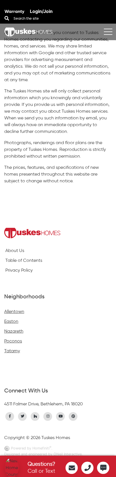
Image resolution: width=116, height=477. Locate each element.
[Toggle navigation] (108, 32)
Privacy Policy (19, 270)
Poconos (13, 341)
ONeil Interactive (67, 454)
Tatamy (12, 350)
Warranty (15, 11)
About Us (14, 250)
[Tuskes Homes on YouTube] (60, 416)
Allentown (14, 311)
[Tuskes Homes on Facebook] (9, 416)
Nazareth (13, 331)
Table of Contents (23, 260)
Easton (11, 321)
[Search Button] (7, 18)
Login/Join (41, 11)
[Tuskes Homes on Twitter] (22, 416)
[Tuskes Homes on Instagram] (47, 416)
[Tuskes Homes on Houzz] (35, 416)
